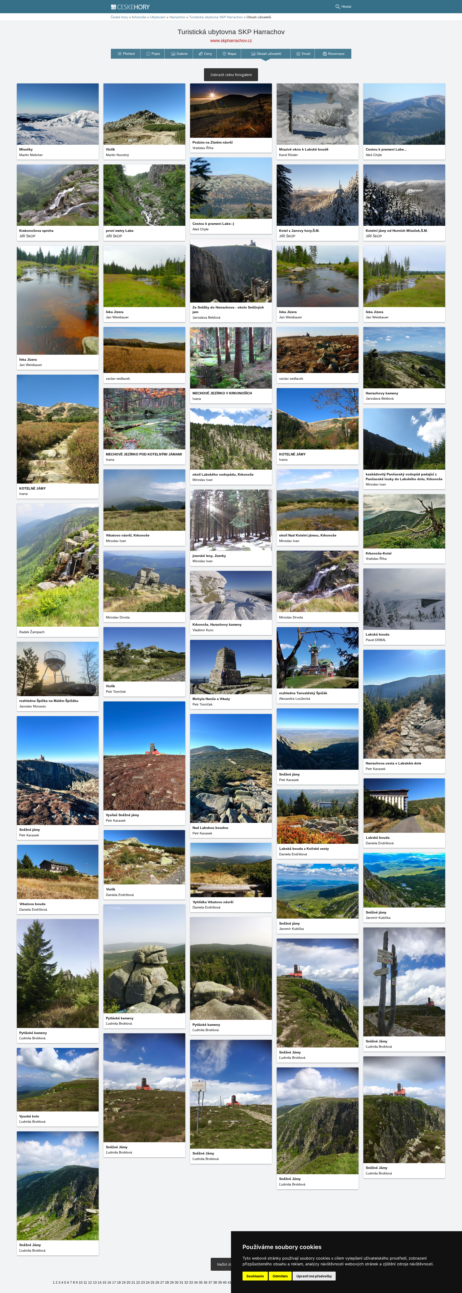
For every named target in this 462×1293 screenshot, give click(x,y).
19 (124, 1282)
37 (210, 1282)
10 (81, 1282)
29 (172, 1282)
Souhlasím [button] (255, 1276)
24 (148, 1282)
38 (215, 1282)
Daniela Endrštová (380, 843)
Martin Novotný (117, 155)
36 (205, 1282)
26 (157, 1282)
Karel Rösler (288, 155)
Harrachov (177, 17)
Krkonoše (139, 17)
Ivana (196, 399)
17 (114, 1282)
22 (138, 1282)
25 (152, 1282)
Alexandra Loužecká (294, 698)
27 (162, 1282)
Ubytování (158, 17)
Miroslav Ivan (376, 484)
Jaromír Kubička (378, 918)
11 (85, 1282)
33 (191, 1282)
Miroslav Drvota (118, 617)
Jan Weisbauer (30, 365)
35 (201, 1282)
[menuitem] (125, 54)
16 (109, 1282)
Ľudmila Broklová (119, 1023)
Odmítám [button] (280, 1276)
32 (186, 1282)
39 (220, 1282)
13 (95, 1282)
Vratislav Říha (202, 148)
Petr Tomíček (116, 692)
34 (196, 1282)
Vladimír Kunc (203, 630)
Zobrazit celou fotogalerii (231, 74)
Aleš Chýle (374, 155)
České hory (119, 17)
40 (225, 1282)
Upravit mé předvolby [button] (314, 1276)
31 (181, 1282)
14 (100, 1282)
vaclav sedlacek (291, 378)
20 (128, 1282)
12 (90, 1282)
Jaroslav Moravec (32, 706)
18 (119, 1282)
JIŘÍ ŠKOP (374, 236)
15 (104, 1282)
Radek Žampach (32, 632)
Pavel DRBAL (376, 640)
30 (177, 1282)
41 (229, 1282)
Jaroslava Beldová (206, 317)
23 (143, 1282)
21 (133, 1282)
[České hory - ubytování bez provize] (132, 7)
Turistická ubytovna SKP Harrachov (216, 17)
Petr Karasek (375, 769)
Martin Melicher (31, 155)
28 (167, 1282)
